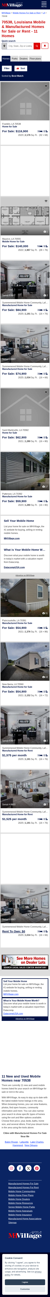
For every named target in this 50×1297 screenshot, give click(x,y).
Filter (6, 68)
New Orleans (31, 1145)
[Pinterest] (37, 1168)
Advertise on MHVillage (25, 575)
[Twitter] (28, 1168)
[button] (4, 46)
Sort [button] (22, 68)
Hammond (18, 1145)
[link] (15, 131)
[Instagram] (11, 1168)
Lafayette (24, 1142)
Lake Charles (36, 1142)
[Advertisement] (25, 171)
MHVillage (6, 13)
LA (44, 13)
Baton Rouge (11, 1142)
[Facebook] (20, 1168)
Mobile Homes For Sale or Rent (27, 13)
